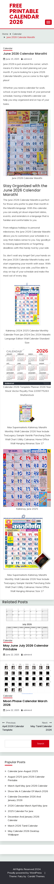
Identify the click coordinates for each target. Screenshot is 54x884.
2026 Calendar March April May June (27, 805)
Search (40, 743)
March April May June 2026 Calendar (27, 785)
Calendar (7, 48)
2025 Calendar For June (20, 811)
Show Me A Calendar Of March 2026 (28, 791)
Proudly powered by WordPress (24, 872)
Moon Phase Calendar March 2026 (25, 703)
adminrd (27, 59)
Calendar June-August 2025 (23, 771)
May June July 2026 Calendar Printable (25, 647)
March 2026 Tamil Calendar (23, 825)
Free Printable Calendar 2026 (24, 14)
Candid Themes (36, 876)
